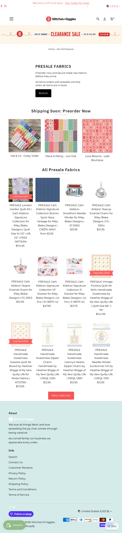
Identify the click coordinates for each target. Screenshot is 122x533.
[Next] (87, 6)
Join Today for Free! (77, 3)
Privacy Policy (17, 473)
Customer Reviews (21, 467)
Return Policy (17, 478)
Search (13, 456)
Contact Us (16, 462)
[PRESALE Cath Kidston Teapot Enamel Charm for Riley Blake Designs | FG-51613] (21, 266)
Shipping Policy (18, 484)
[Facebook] (1, 6)
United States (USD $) (95, 511)
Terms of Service (19, 494)
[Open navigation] (11, 19)
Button (43, 93)
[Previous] (34, 6)
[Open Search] (98, 19)
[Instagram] (5, 6)
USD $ (114, 6)
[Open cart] (111, 19)
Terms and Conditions (22, 489)
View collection (61, 395)
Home (51, 49)
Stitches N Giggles (43, 522)
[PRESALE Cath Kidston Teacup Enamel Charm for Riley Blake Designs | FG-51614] (101, 190)
